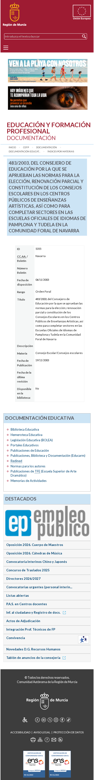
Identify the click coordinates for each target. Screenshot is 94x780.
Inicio (12, 147)
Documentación (46, 147)
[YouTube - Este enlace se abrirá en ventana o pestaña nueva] (44, 719)
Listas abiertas (17, 595)
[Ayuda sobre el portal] (47, 739)
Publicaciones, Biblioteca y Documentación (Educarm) (48, 455)
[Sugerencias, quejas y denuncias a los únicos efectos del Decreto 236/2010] (54, 739)
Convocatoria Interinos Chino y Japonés (36, 562)
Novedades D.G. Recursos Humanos (33, 649)
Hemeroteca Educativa (26, 435)
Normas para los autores (28, 466)
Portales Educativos (25, 445)
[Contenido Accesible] (28, 719)
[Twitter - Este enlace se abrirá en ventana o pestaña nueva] (50, 719)
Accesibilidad (20, 732)
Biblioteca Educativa (25, 429)
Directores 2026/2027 (23, 579)
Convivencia (15, 638)
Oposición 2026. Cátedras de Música (34, 553)
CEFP (26, 147)
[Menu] (5, 48)
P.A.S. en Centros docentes (26, 604)
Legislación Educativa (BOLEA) (32, 440)
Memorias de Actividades (29, 481)
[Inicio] (14, 14)
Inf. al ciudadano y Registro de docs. (33, 612)
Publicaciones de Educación (30, 450)
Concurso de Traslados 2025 (28, 570)
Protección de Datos (69, 732)
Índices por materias (60, 151)
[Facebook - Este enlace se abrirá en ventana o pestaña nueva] (62, 719)
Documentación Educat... (24, 151)
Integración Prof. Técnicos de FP (30, 629)
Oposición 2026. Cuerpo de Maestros (34, 545)
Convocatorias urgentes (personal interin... (39, 587)
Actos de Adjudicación (23, 621)
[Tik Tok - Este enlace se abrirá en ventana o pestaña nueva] (68, 719)
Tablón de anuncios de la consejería (33, 658)
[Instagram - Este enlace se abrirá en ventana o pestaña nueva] (56, 719)
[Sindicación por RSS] (60, 739)
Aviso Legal (42, 732)
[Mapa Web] (40, 739)
